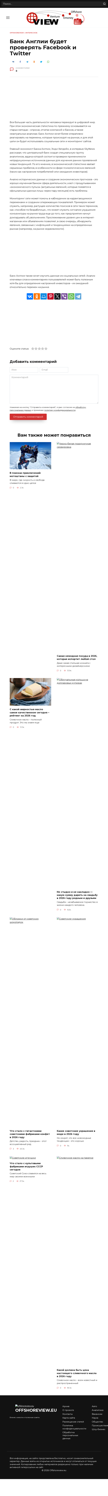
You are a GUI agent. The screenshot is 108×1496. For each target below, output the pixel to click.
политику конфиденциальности (60, 410)
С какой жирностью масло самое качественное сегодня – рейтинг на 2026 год (29, 712)
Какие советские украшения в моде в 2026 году (76, 1132)
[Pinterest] (50, 296)
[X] (57, 296)
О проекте (68, 1410)
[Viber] (64, 296)
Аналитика (97, 1410)
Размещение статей (73, 1422)
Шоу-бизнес (98, 1429)
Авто (94, 1406)
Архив (65, 1406)
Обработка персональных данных (70, 1435)
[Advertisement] (54, 100)
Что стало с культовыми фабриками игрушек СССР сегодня (26, 1166)
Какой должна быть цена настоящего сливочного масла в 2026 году (76, 1373)
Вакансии (97, 1414)
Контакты (67, 1414)
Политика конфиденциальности (74, 1427)
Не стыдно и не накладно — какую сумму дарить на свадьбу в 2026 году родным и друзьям (77, 894)
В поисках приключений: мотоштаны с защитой (25, 474)
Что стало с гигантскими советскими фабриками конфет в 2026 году (30, 1134)
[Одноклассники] (37, 296)
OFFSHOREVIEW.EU (36, 1410)
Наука (95, 1418)
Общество (97, 1422)
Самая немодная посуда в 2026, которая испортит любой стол (77, 657)
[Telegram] (78, 296)
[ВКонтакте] (30, 296)
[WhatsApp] (71, 296)
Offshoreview (17, 33)
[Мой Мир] (43, 296)
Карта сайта (68, 1418)
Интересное (31, 33)
